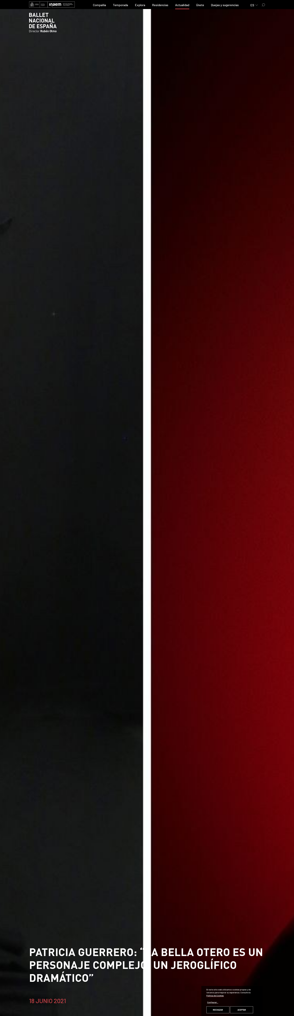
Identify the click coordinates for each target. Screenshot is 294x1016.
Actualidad (182, 5)
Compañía (99, 5)
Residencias (160, 5)
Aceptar (241, 1009)
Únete (200, 5)
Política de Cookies (215, 995)
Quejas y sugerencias (225, 5)
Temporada (120, 5)
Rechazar (218, 1009)
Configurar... (212, 1002)
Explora (140, 5)
